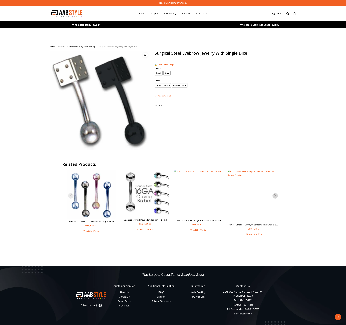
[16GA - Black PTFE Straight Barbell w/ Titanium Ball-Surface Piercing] (254, 196)
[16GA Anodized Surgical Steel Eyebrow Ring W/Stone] (91, 194)
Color (158, 68)
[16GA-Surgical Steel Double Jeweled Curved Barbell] (145, 193)
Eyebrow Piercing (88, 46)
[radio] (158, 73)
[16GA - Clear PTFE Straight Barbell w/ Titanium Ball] (198, 194)
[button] (145, 55)
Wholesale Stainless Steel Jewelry (259, 24)
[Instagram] (95, 305)
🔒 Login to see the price (166, 64)
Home (52, 46)
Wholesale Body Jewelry (86, 24)
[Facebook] (100, 305)
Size (158, 81)
